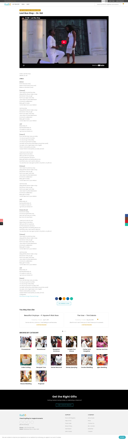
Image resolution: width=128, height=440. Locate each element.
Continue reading (41, 325)
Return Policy (68, 426)
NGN (103, 1)
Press (89, 420)
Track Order (68, 423)
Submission (68, 428)
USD (106, 1)
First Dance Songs (25, 10)
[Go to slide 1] (62, 331)
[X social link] (60, 298)
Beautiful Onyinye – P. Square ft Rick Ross (41, 315)
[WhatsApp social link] (71, 298)
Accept (122, 437)
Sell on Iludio (68, 431)
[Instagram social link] (24, 422)
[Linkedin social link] (67, 298)
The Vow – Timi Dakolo (86, 315)
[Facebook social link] (56, 298)
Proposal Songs (35, 10)
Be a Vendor (91, 426)
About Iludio (91, 418)
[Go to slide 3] (65, 331)
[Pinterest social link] (28, 422)
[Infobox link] (26, 343)
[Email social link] (64, 298)
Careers (90, 431)
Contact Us (91, 423)
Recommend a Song (64, 303)
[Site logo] (7, 4)
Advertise (90, 428)
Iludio (40, 320)
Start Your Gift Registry (65, 405)
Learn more (13, 1)
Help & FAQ (68, 420)
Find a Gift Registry (70, 418)
